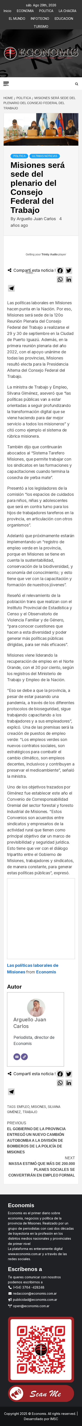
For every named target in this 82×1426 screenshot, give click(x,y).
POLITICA (46, 10)
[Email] (16, 1056)
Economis (46, 972)
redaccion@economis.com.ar (34, 1293)
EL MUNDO (17, 18)
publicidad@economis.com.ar (34, 1299)
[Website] (24, 1056)
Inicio (7, 10)
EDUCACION (64, 18)
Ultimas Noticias (44, 156)
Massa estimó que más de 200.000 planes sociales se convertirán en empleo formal (41, 1166)
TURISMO (41, 26)
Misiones (38, 1107)
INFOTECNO (40, 18)
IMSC (53, 1419)
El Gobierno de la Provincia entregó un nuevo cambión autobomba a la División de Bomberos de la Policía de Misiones (36, 1137)
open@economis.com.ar (30, 1306)
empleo (23, 1107)
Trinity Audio (49, 254)
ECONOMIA (25, 10)
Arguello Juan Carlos (37, 218)
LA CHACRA (67, 10)
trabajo (30, 1112)
